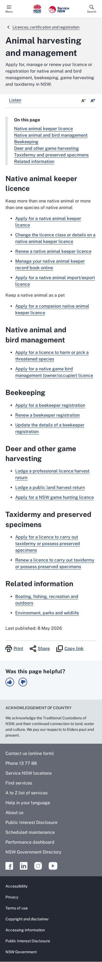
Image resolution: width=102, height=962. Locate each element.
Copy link (74, 648)
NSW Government (21, 952)
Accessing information (25, 930)
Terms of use (16, 908)
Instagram (38, 866)
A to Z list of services (26, 792)
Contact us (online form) (29, 753)
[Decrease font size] (83, 101)
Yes (9, 682)
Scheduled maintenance (30, 832)
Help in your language (27, 802)
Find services (18, 783)
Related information (34, 161)
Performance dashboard (29, 842)
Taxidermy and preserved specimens (51, 155)
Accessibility (16, 886)
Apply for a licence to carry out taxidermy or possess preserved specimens (47, 543)
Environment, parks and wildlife (47, 612)
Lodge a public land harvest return (50, 487)
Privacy (11, 897)
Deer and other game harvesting (46, 148)
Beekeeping (26, 141)
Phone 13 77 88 (21, 763)
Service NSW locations (28, 773)
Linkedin (23, 866)
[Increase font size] (93, 101)
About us (14, 812)
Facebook (9, 866)
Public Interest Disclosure (31, 822)
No (22, 682)
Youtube (53, 866)
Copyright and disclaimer (27, 919)
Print (18, 648)
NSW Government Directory (33, 852)
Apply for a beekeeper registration (50, 405)
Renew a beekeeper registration (47, 415)
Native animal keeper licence (43, 128)
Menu (9, 11)
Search (91, 11)
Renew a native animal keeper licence (53, 251)
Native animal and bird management (51, 135)
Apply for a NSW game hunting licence (54, 497)
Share (44, 648)
